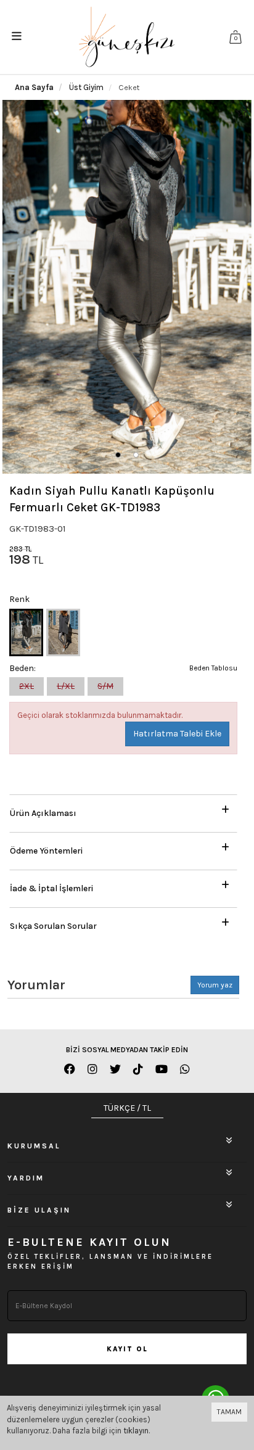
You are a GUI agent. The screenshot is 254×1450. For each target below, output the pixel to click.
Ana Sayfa (34, 87)
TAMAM (229, 1411)
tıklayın (136, 1430)
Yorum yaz (214, 985)
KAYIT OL (127, 1349)
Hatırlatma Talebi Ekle (177, 733)
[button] (118, 455)
